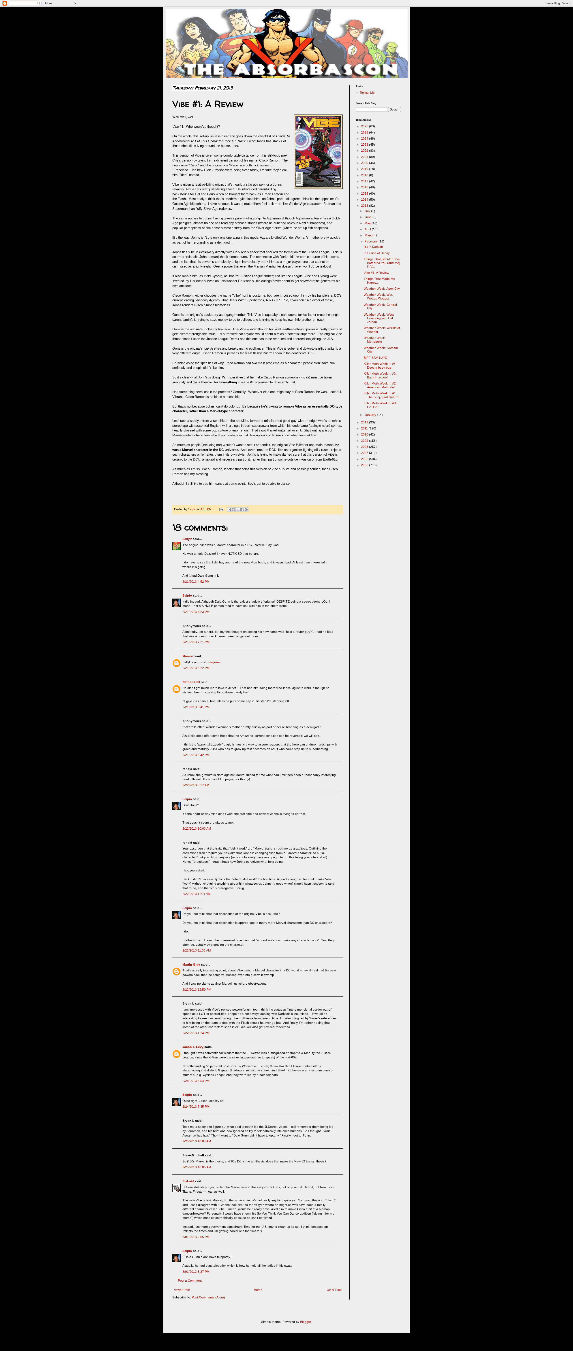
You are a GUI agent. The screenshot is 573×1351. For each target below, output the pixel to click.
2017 (365, 181)
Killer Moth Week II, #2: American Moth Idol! (380, 385)
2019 (365, 169)
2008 (365, 446)
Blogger (305, 1321)
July (368, 211)
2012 (365, 422)
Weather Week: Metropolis (375, 340)
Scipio (187, 595)
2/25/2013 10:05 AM (196, 1167)
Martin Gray (191, 964)
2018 (365, 175)
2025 (365, 132)
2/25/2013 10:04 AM (196, 1141)
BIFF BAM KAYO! (376, 357)
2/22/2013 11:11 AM (196, 894)
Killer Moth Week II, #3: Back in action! (380, 375)
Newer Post (181, 1290)
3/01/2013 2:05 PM (196, 1237)
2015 (365, 193)
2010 (365, 434)
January (371, 414)
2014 (365, 199)
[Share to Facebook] (242, 509)
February (371, 241)
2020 (365, 163)
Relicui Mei (367, 92)
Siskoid (188, 1181)
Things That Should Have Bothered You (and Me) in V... (382, 262)
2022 (365, 150)
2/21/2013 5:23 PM (196, 612)
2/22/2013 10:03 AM (196, 828)
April (368, 229)
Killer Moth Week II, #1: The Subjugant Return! (381, 395)
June (368, 217)
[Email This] (229, 509)
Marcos (188, 656)
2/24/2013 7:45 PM (196, 1106)
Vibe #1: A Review (376, 272)
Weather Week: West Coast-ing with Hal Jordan (379, 318)
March (369, 235)
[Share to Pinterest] (246, 509)
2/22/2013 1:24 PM (196, 1033)
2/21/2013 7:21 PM (196, 642)
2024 (365, 138)
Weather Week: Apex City (382, 288)
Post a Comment (190, 1280)
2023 (365, 144)
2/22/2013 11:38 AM (196, 950)
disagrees (213, 662)
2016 (365, 187)
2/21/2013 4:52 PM (196, 581)
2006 (365, 459)
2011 (365, 428)
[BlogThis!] (233, 509)
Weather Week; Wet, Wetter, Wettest (378, 296)
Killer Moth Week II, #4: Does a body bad (380, 365)
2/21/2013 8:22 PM (196, 668)
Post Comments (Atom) (208, 1297)
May (368, 223)
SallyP (187, 539)
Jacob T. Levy (192, 1047)
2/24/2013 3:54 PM (196, 1081)
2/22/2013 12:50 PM (196, 989)
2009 (365, 440)
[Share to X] (237, 509)
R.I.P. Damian (373, 247)
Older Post (334, 1290)
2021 (365, 157)
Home (258, 1290)
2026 (365, 126)
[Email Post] (221, 509)
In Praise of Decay (377, 253)
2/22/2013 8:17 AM (195, 785)
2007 (365, 453)
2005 (365, 465)
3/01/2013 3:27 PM (196, 1271)
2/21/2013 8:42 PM (196, 755)
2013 (365, 205)
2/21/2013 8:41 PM (196, 707)
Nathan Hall (191, 682)
